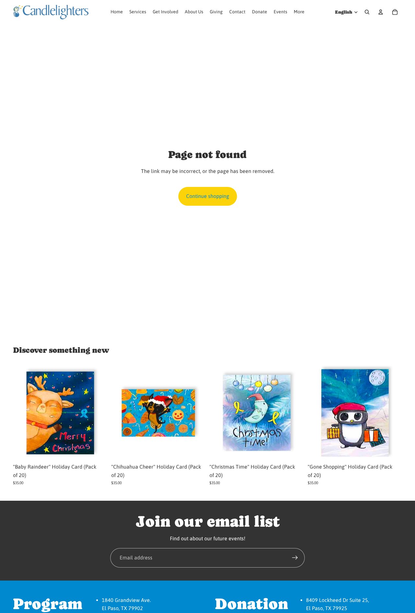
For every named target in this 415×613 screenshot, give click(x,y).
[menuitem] (299, 12)
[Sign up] (295, 558)
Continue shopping (207, 196)
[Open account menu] (381, 12)
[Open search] (367, 12)
